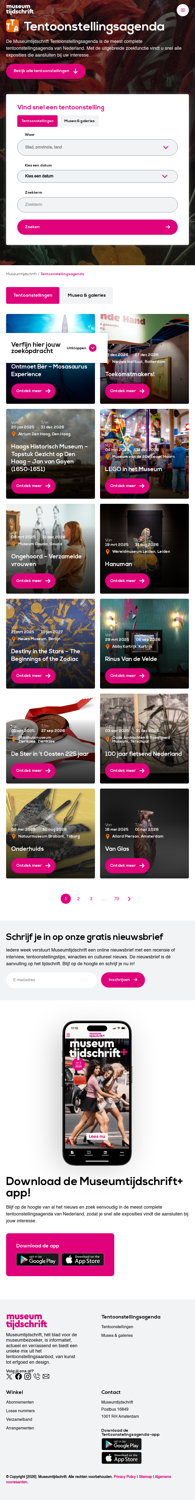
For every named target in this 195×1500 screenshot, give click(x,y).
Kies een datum (38, 165)
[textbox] (93, 147)
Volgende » (129, 899)
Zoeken (32, 226)
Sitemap (145, 1477)
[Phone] (37, 1376)
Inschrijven (119, 979)
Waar (30, 134)
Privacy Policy (125, 1477)
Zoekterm (33, 192)
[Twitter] (9, 1376)
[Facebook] (18, 1376)
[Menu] (183, 10)
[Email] (46, 1376)
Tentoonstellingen (37, 121)
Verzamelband (19, 1419)
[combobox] (97, 147)
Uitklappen (76, 348)
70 (116, 899)
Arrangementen (20, 1428)
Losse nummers (20, 1411)
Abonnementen (20, 1402)
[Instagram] (27, 1376)
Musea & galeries (79, 121)
